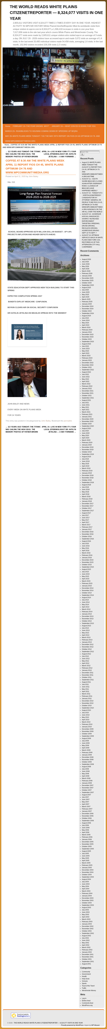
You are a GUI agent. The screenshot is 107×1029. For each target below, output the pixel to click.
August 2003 (86, 907)
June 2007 (86, 799)
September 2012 (88, 651)
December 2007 (87, 785)
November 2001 (87, 957)
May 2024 (85, 323)
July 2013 (85, 628)
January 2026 (87, 276)
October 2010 (87, 705)
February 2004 (87, 893)
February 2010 (87, 724)
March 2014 (86, 609)
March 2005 (86, 863)
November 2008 (87, 759)
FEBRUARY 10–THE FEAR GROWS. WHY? (31, 126)
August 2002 (86, 936)
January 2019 (87, 473)
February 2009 (87, 752)
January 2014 (87, 614)
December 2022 (87, 363)
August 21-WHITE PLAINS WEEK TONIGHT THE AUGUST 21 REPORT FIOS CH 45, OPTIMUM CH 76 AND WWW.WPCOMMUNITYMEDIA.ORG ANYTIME (92, 169)
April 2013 (85, 635)
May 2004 (85, 886)
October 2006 (87, 818)
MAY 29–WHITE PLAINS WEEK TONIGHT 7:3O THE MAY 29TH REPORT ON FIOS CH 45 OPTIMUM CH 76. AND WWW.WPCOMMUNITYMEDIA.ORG (52, 138)
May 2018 (85, 492)
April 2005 (85, 860)
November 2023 (87, 337)
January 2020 (87, 445)
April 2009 (85, 748)
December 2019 (87, 447)
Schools (85, 981)
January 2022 (87, 388)
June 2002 (86, 940)
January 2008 (87, 783)
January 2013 (87, 642)
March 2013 (86, 637)
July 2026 (85, 262)
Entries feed (86, 1001)
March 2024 (86, 327)
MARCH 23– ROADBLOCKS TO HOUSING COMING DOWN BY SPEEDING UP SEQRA (41, 131)
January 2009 (87, 755)
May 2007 (85, 802)
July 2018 (85, 487)
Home (7, 126)
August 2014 (86, 597)
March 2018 (86, 496)
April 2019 (85, 466)
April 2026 (85, 269)
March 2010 (86, 722)
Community (86, 972)
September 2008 (88, 764)
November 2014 (87, 590)
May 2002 (85, 943)
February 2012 (87, 668)
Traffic (84, 988)
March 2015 (86, 581)
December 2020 (87, 419)
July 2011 (85, 684)
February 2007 (87, 809)
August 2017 (86, 513)
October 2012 (87, 649)
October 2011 (86, 677)
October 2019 (87, 452)
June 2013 (86, 630)
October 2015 (87, 565)
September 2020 (88, 426)
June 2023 (86, 349)
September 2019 (88, 454)
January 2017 (87, 529)
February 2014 (87, 612)
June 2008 (86, 771)
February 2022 (87, 386)
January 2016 (87, 558)
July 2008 (85, 769)
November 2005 (87, 844)
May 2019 (85, 464)
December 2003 (87, 898)
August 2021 (86, 400)
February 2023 (87, 358)
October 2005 (87, 846)
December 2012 (87, 644)
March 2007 (86, 806)
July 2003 (85, 910)
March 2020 (86, 440)
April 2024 (85, 325)
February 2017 (87, 527)
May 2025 (85, 295)
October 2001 (87, 959)
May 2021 (85, 407)
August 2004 (86, 879)
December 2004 (87, 870)
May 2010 (85, 717)
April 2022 (85, 381)
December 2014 (87, 588)
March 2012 (86, 666)
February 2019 (87, 471)
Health (84, 976)
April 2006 (85, 832)
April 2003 (85, 917)
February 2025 (87, 302)
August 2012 (86, 654)
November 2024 (87, 309)
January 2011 (87, 698)
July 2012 (85, 656)
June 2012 (86, 659)
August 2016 (86, 541)
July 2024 (85, 318)
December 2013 (87, 616)
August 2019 (86, 457)
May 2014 (85, 605)
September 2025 (88, 285)
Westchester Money (89, 990)
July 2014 (85, 600)
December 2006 (87, 814)
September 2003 (88, 905)
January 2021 (87, 417)
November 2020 (87, 421)
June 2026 (86, 264)
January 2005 (87, 868)
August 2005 (86, 851)
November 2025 (87, 280)
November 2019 (87, 450)
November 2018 (87, 478)
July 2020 (85, 431)
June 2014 (86, 602)
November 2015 (87, 562)
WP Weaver (95, 1025)
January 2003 (87, 924)
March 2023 (86, 356)
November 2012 (87, 647)
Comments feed (87, 1003)
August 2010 (86, 710)
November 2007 (87, 788)
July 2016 (85, 543)
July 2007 (85, 797)
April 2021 (85, 410)
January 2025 (87, 304)
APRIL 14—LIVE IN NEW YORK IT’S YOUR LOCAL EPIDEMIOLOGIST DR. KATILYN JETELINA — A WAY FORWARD (59, 154)
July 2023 (85, 346)
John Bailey (33, 176)
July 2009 (85, 741)
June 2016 (86, 546)
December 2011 (87, 673)
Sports (84, 983)
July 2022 (85, 374)
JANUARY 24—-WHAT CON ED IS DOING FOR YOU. (74, 126)
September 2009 (88, 736)
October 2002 (87, 931)
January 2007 (87, 811)
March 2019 (86, 468)
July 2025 (85, 290)
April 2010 (85, 720)
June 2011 (85, 687)
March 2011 (86, 694)
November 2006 (87, 816)
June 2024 (86, 320)
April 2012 (85, 663)
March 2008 (86, 778)
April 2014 (85, 607)
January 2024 (87, 332)
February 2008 (87, 781)
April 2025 (85, 297)
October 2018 (87, 480)
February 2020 (87, 442)
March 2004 (86, 891)
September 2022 (88, 370)
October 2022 (87, 367)
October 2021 (87, 395)
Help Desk (85, 979)
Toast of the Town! (88, 986)
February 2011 (87, 696)
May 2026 (85, 266)
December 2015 (87, 560)
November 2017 (87, 506)
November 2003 (87, 900)
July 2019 (85, 459)
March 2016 (86, 553)
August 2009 (86, 738)
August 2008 (86, 767)
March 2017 (86, 525)
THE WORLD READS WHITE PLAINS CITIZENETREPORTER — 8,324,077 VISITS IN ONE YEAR (56, 13)
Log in (84, 998)
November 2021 (87, 393)
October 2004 (87, 875)
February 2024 (87, 330)
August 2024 (86, 316)
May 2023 (85, 351)
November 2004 (87, 872)
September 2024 (88, 313)
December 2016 (87, 532)
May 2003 (85, 914)
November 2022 (87, 365)
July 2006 (85, 825)
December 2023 (87, 334)
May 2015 (85, 576)
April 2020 (85, 438)
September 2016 (88, 539)
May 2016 (85, 548)
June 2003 (86, 912)
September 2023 (88, 341)
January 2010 (87, 727)
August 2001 (86, 964)
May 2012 (85, 661)
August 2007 (86, 795)
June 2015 (86, 574)
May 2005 (85, 858)
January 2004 (87, 896)
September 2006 (88, 821)
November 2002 (87, 929)
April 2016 (85, 550)
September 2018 (88, 482)
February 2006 (87, 837)
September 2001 (88, 961)
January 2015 (87, 586)
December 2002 (87, 926)
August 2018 (86, 485)
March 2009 (86, 750)
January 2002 (87, 952)
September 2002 (88, 933)
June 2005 (86, 856)
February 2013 (87, 640)
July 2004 (85, 882)
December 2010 (87, 701)
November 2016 (87, 534)
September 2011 (88, 680)
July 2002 (85, 938)
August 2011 (86, 682)
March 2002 (86, 947)
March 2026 (86, 271)
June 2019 (86, 461)
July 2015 (85, 572)
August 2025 (86, 287)
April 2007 (85, 804)
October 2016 (87, 536)
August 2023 (86, 344)
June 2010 (86, 715)
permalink (68, 421)
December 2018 (87, 475)
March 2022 (86, 384)
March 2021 (86, 412)
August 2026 (86, 259)
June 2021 (86, 405)
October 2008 (87, 762)
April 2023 (85, 353)
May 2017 (85, 520)
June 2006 (86, 828)
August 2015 (86, 569)
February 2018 (87, 499)
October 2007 (87, 790)
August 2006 (86, 823)
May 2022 (85, 379)
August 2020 (86, 428)
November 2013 (87, 619)
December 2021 (87, 391)
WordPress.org (87, 1005)
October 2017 (87, 508)
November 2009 (87, 731)
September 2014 (88, 595)
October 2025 (87, 283)
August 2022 (86, 372)
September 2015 (88, 567)
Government (86, 974)
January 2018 (87, 501)
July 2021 (85, 403)
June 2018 (86, 489)
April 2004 (85, 889)
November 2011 (87, 675)
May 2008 (85, 774)
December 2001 (87, 954)
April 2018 (85, 494)
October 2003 (87, 903)
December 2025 (87, 278)
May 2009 (85, 745)
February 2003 (87, 922)
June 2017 (86, 518)
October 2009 (87, 734)
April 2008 (85, 776)
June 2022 (86, 377)
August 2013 (86, 626)
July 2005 (85, 853)
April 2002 (85, 945)
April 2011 (85, 691)
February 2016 (87, 555)
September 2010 (88, 708)
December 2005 (87, 842)
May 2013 (85, 633)
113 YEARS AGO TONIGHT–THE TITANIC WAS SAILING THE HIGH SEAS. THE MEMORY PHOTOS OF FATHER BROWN (23, 154)
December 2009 (87, 729)
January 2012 (87, 670)
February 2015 (87, 583)
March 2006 (86, 835)
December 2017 (87, 504)
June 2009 (86, 743)
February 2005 (87, 865)
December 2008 (87, 757)
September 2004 (88, 877)
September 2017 (88, 511)
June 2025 (86, 292)
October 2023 (87, 339)
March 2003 (86, 919)
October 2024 (87, 311)
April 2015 (85, 579)
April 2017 (85, 522)
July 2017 (85, 515)
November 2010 (87, 703)
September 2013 (88, 623)
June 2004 (86, 884)
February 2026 (87, 273)
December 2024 (87, 306)
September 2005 (88, 849)
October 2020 (87, 424)
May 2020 (85, 435)
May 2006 (85, 830)
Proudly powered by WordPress (72, 1025)
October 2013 (87, 621)
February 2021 (87, 414)
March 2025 (86, 299)
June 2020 (86, 433)
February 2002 (87, 950)
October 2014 (87, 593)
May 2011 (85, 689)
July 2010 (85, 713)
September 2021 (88, 398)
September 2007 (88, 792)
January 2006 (87, 839)
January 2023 (87, 360)
